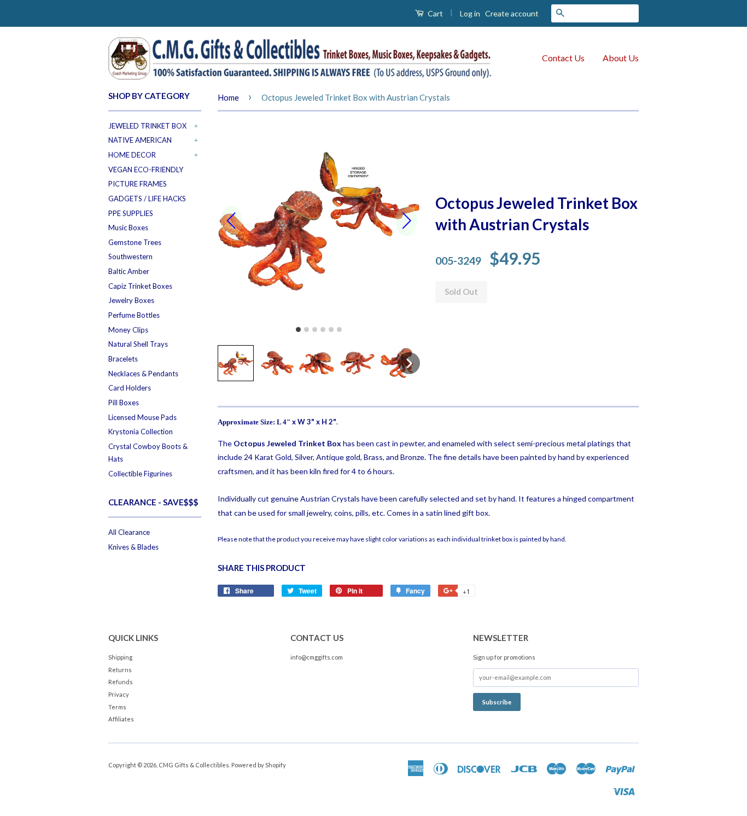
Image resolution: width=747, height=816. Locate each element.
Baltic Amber (128, 271)
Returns (120, 669)
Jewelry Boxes (131, 300)
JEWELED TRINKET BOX (147, 125)
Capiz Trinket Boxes (140, 286)
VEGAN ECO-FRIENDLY (145, 169)
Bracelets (123, 358)
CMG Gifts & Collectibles (194, 764)
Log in (470, 13)
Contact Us (563, 58)
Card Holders (129, 387)
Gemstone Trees (134, 242)
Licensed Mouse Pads (142, 417)
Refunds (120, 681)
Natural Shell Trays (138, 344)
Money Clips (128, 329)
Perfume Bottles (134, 315)
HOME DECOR (132, 154)
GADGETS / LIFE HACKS (147, 198)
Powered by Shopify (258, 764)
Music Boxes (128, 227)
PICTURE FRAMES (137, 183)
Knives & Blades (133, 547)
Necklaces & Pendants (143, 373)
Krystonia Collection (140, 431)
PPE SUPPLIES (130, 213)
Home (228, 97)
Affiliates (121, 718)
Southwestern (130, 256)
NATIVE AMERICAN (140, 140)
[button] (236, 363)
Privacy (118, 694)
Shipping (120, 657)
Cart (434, 13)
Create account (512, 13)
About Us (621, 58)
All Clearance (129, 532)
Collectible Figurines (140, 473)
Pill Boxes (123, 402)
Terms (117, 706)
